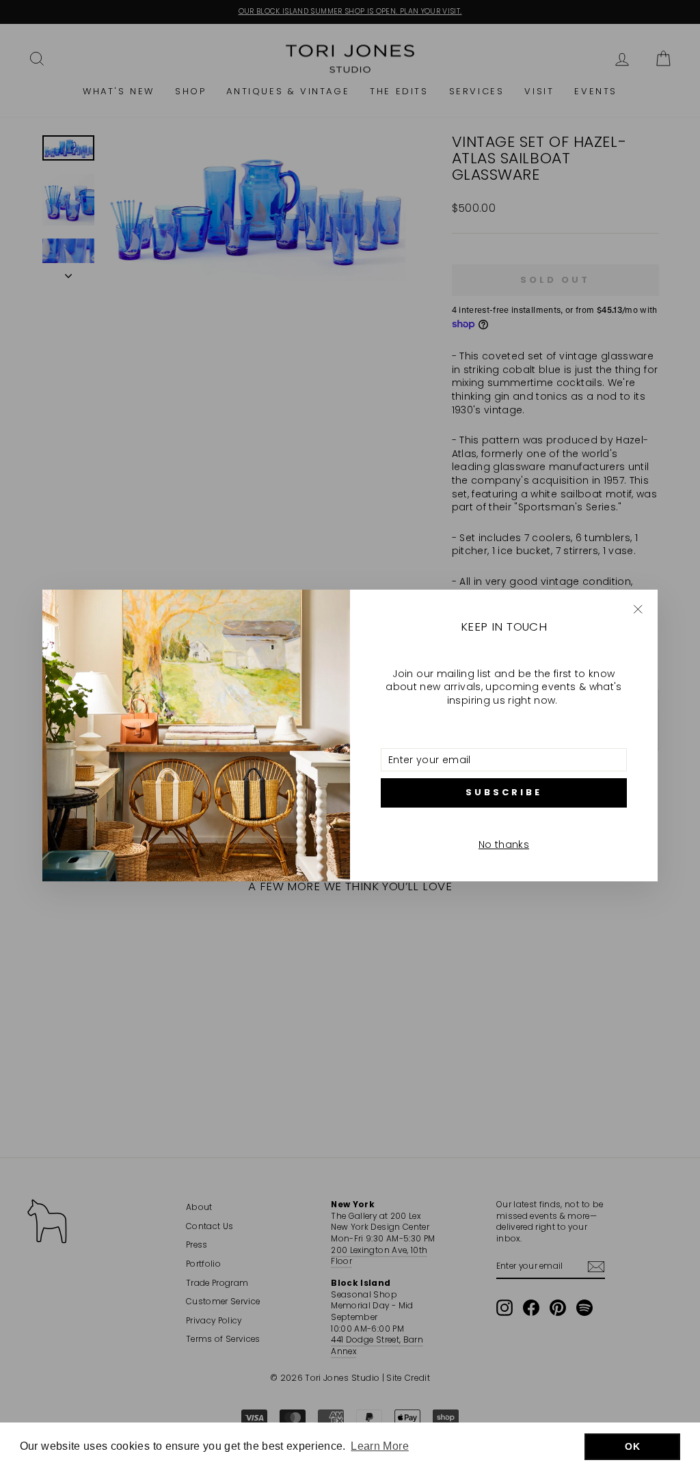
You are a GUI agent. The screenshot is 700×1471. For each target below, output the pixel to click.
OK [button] (632, 1446)
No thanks (504, 844)
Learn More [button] (380, 1446)
